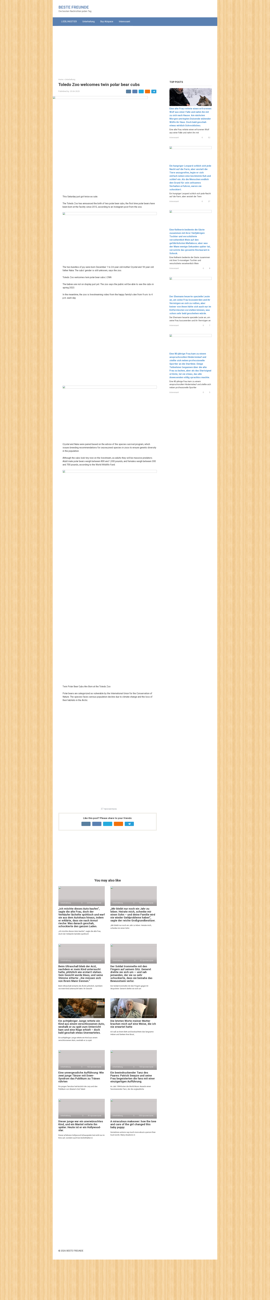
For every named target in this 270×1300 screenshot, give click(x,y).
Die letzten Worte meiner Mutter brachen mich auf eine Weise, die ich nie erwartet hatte (133, 1023)
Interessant (124, 21)
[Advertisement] (135, 50)
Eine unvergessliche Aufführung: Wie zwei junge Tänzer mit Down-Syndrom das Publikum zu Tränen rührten (81, 1077)
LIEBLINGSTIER (69, 21)
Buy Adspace (106, 21)
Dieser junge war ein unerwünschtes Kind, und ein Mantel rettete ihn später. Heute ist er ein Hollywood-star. (80, 1126)
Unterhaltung (88, 21)
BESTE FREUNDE (73, 7)
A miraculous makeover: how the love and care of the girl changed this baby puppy (133, 1124)
